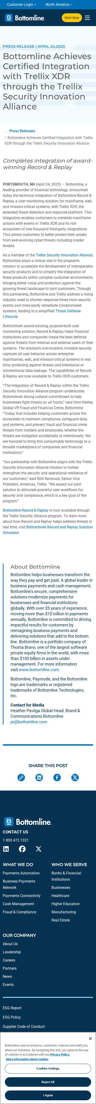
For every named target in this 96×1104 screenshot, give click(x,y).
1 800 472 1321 (16, 840)
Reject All (47, 1082)
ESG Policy (12, 1017)
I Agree (48, 1095)
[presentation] (87, 18)
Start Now (72, 18)
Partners (10, 968)
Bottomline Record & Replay (25, 510)
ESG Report (12, 1008)
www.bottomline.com (39, 669)
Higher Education (65, 904)
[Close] (90, 1038)
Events (8, 984)
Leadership (12, 952)
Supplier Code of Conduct (24, 1026)
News (7, 976)
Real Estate (60, 920)
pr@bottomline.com (28, 721)
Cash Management (18, 904)
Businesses (60, 887)
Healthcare (60, 895)
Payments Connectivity (22, 895)
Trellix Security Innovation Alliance (64, 255)
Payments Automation (21, 873)
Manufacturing (63, 912)
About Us (10, 944)
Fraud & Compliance (19, 912)
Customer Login (20, 4)
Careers (9, 960)
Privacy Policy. (60, 1054)
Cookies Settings (47, 1068)
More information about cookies (27, 1059)
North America (57, 4)
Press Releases (22, 131)
